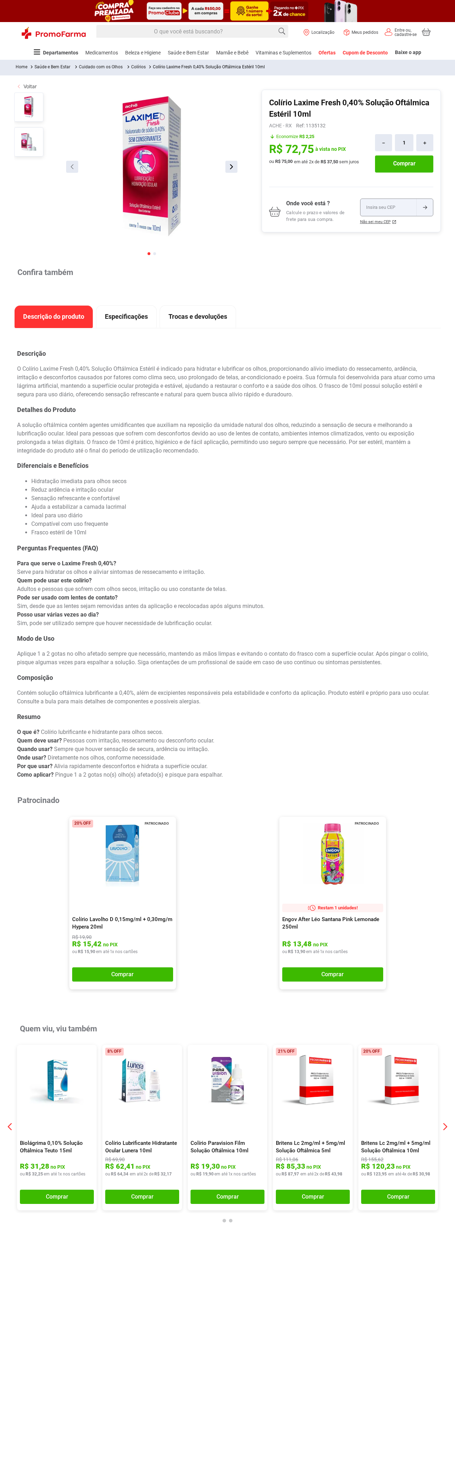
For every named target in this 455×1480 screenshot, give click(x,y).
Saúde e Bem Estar (52, 66)
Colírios (138, 66)
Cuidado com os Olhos (101, 66)
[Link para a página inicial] (21, 67)
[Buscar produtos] (282, 31)
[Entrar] (400, 32)
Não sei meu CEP (375, 222)
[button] (166, 827)
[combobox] (192, 31)
